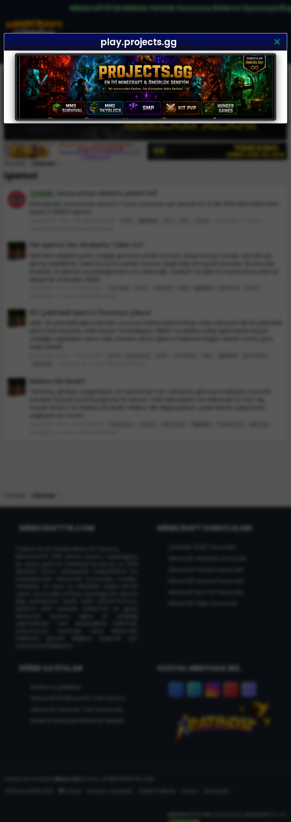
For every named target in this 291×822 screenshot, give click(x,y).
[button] (277, 42)
